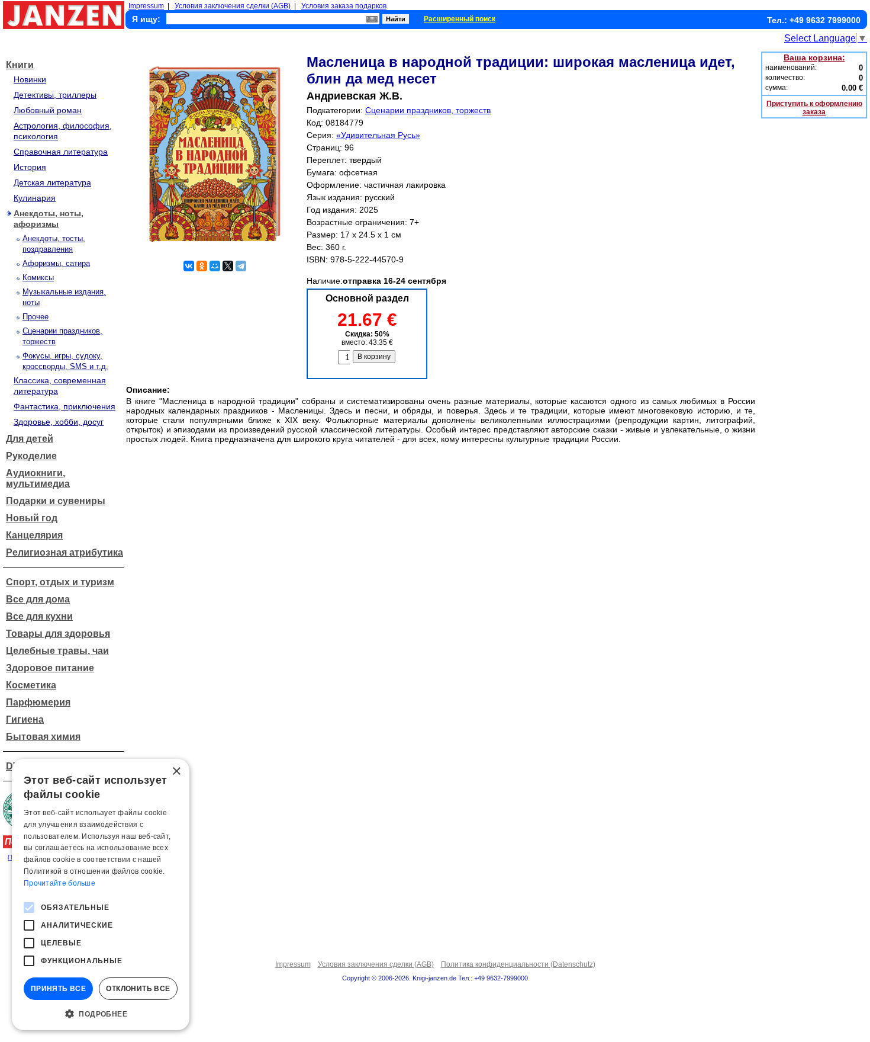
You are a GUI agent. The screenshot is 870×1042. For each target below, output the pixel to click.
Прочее (35, 316)
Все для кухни (39, 616)
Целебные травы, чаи (57, 651)
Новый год (31, 518)
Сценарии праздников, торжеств (428, 110)
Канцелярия (34, 535)
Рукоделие (31, 456)
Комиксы (38, 277)
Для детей (29, 439)
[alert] (100, 894)
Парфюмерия (38, 702)
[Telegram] (241, 266)
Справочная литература (61, 151)
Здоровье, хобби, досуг (59, 422)
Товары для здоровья (58, 634)
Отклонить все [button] (138, 989)
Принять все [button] (58, 989)
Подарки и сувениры (55, 501)
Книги (20, 65)
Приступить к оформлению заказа (814, 108)
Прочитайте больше (59, 883)
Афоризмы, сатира (56, 263)
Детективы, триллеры (55, 95)
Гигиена (25, 719)
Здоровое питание (50, 668)
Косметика (31, 685)
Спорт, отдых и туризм (60, 582)
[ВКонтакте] (188, 266)
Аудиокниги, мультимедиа (38, 478)
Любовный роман (48, 110)
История (30, 167)
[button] (101, 1013)
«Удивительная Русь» (378, 135)
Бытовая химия (43, 737)
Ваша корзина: (814, 57)
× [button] (176, 771)
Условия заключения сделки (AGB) (233, 6)
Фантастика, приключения (64, 406)
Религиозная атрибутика (64, 552)
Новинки (30, 79)
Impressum (146, 6)
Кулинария (35, 198)
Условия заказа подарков (343, 6)
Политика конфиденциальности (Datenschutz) (518, 964)
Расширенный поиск (459, 19)
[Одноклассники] (201, 266)
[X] (228, 266)
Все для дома (38, 599)
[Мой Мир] (215, 266)
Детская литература (52, 182)
